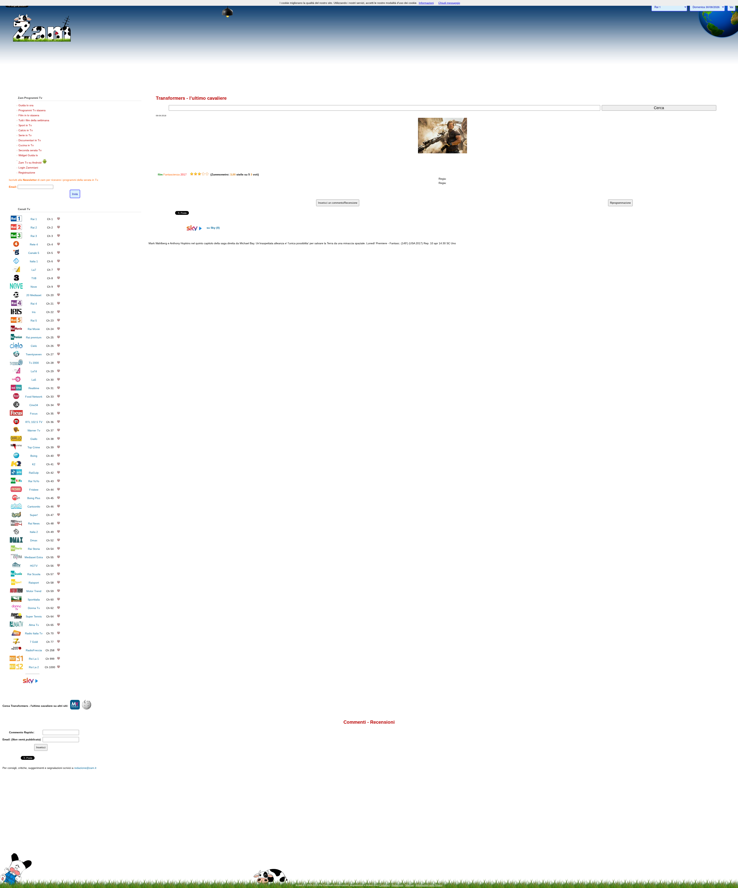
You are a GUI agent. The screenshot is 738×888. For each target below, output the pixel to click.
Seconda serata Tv (30, 150)
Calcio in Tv (25, 130)
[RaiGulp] (16, 474)
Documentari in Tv (29, 140)
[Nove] (16, 288)
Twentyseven (34, 354)
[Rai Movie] (16, 330)
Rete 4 (34, 244)
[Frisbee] (16, 491)
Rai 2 (34, 227)
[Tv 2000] (16, 364)
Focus (33, 413)
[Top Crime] (16, 448)
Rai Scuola (33, 574)
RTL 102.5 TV (33, 422)
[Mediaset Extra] (16, 558)
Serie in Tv (25, 135)
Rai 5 (34, 320)
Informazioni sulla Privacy (429, 885)
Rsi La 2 (34, 667)
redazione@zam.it (85, 767)
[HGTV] (16, 567)
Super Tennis (34, 616)
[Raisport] (16, 584)
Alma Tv (34, 624)
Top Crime (33, 447)
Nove (34, 286)
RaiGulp (34, 472)
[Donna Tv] (16, 609)
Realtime (33, 388)
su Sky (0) (213, 227)
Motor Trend (33, 591)
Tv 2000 (34, 362)
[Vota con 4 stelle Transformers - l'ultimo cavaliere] (203, 173)
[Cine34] (16, 406)
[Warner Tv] (16, 431)
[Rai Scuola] (16, 575)
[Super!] (16, 516)
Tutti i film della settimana (33, 120)
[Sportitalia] (16, 600)
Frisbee (33, 489)
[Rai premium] (16, 338)
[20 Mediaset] (16, 296)
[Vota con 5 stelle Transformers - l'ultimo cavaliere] (207, 173)
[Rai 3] (16, 237)
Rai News (34, 523)
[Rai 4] (16, 305)
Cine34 (33, 405)
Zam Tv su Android (30, 162)
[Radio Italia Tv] (16, 634)
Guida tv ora (25, 105)
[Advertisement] (369, 59)
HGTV (33, 565)
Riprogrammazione (620, 202)
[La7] (16, 271)
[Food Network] (16, 398)
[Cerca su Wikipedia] (86, 708)
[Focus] (16, 414)
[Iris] (16, 313)
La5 (34, 379)
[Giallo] (16, 440)
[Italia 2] (16, 533)
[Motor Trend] (16, 592)
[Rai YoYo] (16, 482)
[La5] (16, 381)
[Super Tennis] (16, 617)
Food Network (33, 396)
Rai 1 (34, 219)
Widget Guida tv (28, 155)
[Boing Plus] (16, 499)
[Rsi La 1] (16, 660)
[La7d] (16, 372)
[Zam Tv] (42, 41)
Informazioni (426, 2)
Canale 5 (33, 252)
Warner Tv (33, 430)
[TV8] (16, 279)
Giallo (33, 438)
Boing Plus (33, 498)
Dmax (33, 540)
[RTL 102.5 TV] (16, 423)
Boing (33, 455)
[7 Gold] (16, 643)
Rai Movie (34, 329)
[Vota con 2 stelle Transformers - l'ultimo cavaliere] (195, 173)
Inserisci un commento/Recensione (337, 202)
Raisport (34, 582)
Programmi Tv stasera (32, 110)
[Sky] (32, 682)
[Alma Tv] (16, 626)
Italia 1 (34, 261)
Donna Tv (34, 608)
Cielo (34, 345)
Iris (34, 312)
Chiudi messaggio (449, 2)
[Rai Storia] (16, 550)
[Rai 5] (16, 321)
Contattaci (384, 885)
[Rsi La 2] (16, 668)
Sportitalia (34, 599)
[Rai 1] (16, 220)
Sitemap (409, 885)
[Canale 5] (16, 254)
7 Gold (34, 641)
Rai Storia (34, 548)
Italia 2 (34, 531)
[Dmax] (16, 541)
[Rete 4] (16, 245)
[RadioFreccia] (16, 651)
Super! (34, 515)
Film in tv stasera (28, 115)
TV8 (33, 278)
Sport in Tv (25, 125)
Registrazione (26, 172)
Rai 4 (34, 303)
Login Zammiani (28, 167)
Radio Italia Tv (33, 633)
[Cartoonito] (16, 507)
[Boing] (16, 457)
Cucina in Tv (26, 145)
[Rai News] (16, 524)
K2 (33, 464)
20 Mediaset (33, 295)
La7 (34, 269)
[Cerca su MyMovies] (75, 708)
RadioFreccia (34, 650)
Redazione (397, 885)
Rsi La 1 (34, 658)
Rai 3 (34, 236)
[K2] (16, 465)
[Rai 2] (16, 228)
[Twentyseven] (16, 355)
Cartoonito (33, 506)
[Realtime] (16, 389)
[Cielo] (16, 347)
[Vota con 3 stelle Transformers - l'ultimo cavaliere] (199, 173)
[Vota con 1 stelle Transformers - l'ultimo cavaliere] (191, 173)
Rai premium (34, 337)
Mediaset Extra (34, 557)
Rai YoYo (33, 481)
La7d (34, 371)
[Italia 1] (16, 262)
